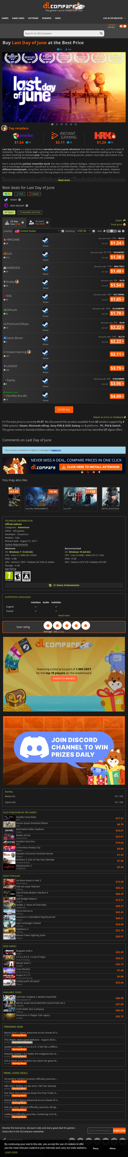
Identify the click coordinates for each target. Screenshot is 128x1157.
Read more (64, 180)
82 (6, 313)
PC (9, 193)
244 (7, 370)
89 (6, 285)
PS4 (21, 193)
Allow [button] (113, 1148)
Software (33, 18)
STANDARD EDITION (30, 212)
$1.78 (116, 313)
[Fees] (111, 231)
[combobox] (36, 231)
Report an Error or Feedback (108, 417)
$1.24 (116, 243)
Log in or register (113, 18)
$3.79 (116, 368)
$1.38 (116, 257)
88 (6, 243)
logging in (56, 450)
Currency (70, 231)
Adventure (23, 527)
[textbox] (26, 231)
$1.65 (116, 299)
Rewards (46, 18)
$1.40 (116, 271)
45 (6, 271)
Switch (35, 193)
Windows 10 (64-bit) (80, 551)
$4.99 (116, 396)
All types (9, 212)
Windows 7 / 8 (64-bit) (21, 551)
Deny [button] (95, 1148)
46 (6, 299)
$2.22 (116, 327)
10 (6, 327)
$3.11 (116, 354)
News (58, 18)
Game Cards (18, 18)
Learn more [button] (11, 1152)
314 (7, 257)
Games (5, 18)
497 (7, 356)
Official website (13, 524)
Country (8, 231)
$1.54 (116, 285)
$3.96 (116, 383)
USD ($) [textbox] (81, 230)
